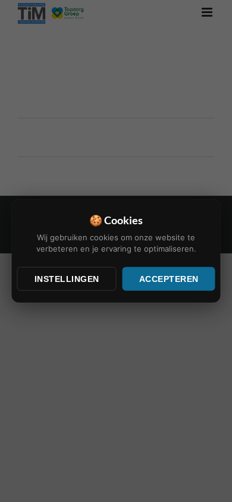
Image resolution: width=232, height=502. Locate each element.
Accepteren (169, 278)
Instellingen (67, 278)
